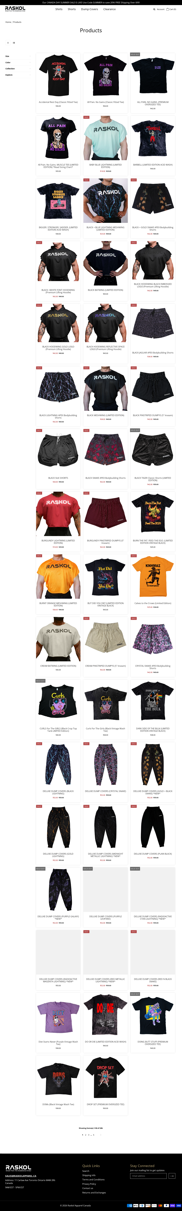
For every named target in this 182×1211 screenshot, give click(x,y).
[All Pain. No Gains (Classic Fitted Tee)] (105, 75)
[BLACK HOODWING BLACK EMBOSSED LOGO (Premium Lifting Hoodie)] (153, 260)
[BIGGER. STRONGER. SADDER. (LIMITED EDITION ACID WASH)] (58, 200)
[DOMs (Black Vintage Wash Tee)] (58, 1077)
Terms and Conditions (93, 1179)
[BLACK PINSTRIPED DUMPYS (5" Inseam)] (153, 388)
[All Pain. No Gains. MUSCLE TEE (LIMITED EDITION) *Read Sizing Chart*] (58, 138)
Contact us (87, 1188)
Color (7, 62)
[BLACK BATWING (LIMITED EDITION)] (105, 263)
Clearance (109, 9)
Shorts (72, 9)
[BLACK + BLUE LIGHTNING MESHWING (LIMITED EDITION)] (105, 200)
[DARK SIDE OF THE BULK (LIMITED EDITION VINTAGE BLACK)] (153, 702)
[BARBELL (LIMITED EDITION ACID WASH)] (153, 138)
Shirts (58, 9)
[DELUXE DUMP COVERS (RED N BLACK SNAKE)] (153, 952)
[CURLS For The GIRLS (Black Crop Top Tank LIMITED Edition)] (58, 702)
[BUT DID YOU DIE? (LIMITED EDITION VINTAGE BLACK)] (105, 576)
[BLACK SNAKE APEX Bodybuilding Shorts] (105, 451)
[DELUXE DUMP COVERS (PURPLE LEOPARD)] (105, 890)
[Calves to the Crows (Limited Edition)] (153, 576)
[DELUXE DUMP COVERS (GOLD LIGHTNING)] (58, 827)
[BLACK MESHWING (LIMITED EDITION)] (105, 388)
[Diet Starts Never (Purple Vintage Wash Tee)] (58, 1015)
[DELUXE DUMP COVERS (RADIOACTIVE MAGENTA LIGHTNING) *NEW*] (58, 952)
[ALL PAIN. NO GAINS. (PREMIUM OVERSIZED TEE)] (153, 75)
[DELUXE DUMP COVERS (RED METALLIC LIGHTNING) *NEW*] (105, 952)
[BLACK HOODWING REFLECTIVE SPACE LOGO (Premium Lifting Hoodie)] (105, 323)
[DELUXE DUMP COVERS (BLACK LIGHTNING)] (58, 764)
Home (8, 22)
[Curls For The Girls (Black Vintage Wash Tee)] (105, 702)
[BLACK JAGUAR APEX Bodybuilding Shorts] (153, 326)
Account (160, 9)
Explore (8, 75)
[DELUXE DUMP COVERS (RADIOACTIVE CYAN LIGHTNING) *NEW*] (153, 890)
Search (85, 1171)
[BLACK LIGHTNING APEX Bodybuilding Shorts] (58, 388)
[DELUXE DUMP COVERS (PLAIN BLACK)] (153, 827)
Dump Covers (89, 9)
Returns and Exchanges (94, 1192)
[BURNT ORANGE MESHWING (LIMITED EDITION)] (58, 576)
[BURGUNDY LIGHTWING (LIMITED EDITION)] (58, 514)
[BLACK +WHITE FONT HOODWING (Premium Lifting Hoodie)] (58, 263)
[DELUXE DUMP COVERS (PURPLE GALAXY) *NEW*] (58, 890)
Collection (10, 68)
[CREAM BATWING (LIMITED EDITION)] (58, 639)
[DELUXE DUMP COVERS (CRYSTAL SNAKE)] (105, 764)
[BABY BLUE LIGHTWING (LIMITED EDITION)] (105, 138)
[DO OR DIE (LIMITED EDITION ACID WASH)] (105, 1015)
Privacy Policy (89, 1183)
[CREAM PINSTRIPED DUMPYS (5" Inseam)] (105, 639)
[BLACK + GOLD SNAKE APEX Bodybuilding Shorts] (153, 200)
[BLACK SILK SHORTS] (58, 451)
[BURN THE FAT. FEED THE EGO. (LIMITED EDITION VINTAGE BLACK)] (153, 514)
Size (7, 56)
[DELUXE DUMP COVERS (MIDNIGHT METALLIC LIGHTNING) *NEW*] (105, 827)
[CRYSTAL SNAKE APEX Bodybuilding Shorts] (153, 639)
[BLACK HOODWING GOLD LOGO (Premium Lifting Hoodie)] (58, 323)
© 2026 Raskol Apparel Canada (75, 1205)
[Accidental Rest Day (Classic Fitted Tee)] (58, 75)
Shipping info (89, 1175)
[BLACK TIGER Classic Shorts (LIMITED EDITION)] (153, 451)
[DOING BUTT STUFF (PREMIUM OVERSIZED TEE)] (153, 1015)
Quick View (58, 104)
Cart (172, 9)
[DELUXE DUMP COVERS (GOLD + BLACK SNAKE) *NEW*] (153, 764)
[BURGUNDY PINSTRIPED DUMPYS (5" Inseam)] (105, 514)
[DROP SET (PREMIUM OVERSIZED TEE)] (105, 1077)
